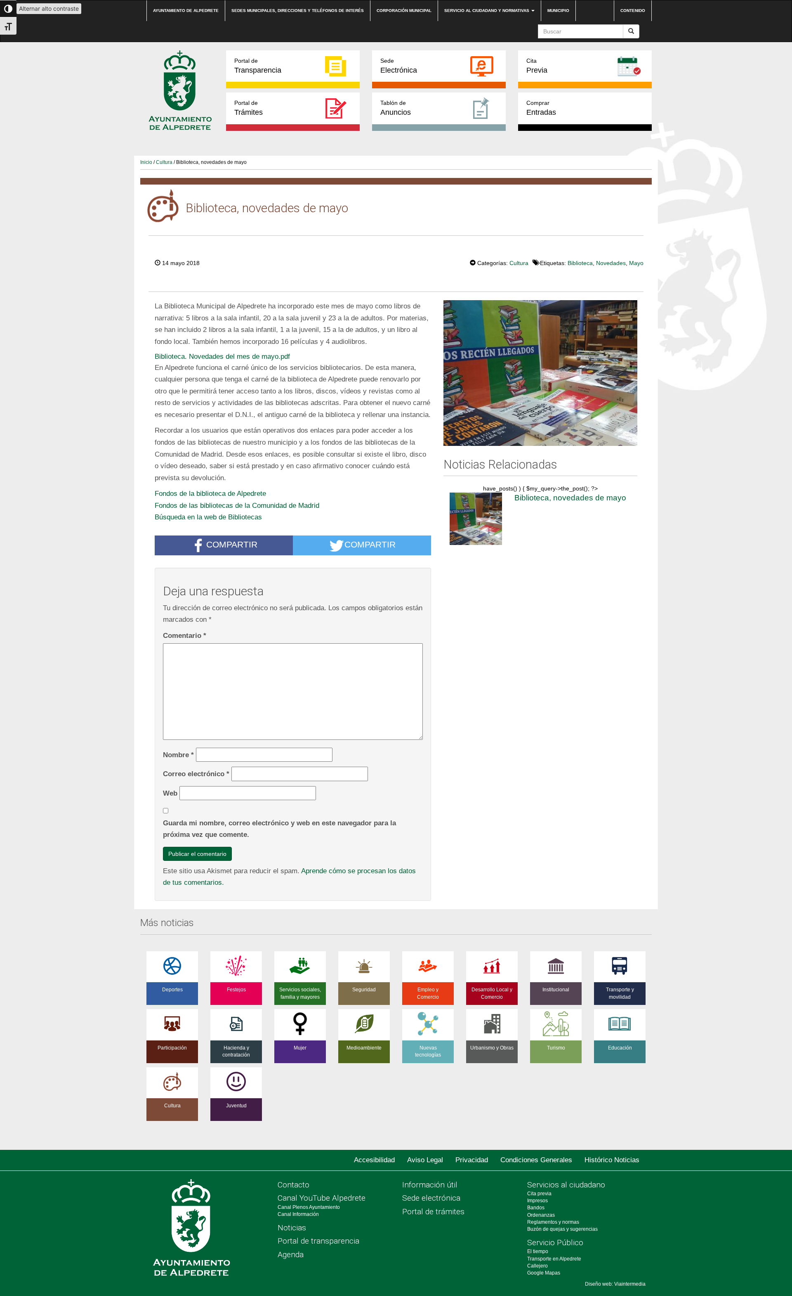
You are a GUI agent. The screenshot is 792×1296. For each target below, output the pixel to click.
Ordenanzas (541, 1215)
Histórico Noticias (612, 1160)
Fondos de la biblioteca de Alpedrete (210, 493)
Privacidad (471, 1160)
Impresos (537, 1201)
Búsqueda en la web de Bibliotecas (208, 517)
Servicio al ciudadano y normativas (487, 10)
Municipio (558, 10)
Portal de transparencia (318, 1241)
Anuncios (395, 108)
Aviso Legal (425, 1160)
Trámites (248, 108)
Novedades (611, 263)
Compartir (231, 544)
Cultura (164, 162)
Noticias (292, 1227)
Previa (536, 65)
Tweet (444, 262)
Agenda (291, 1254)
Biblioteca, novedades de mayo (570, 497)
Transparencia (257, 65)
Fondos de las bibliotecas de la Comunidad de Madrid (237, 505)
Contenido (632, 10)
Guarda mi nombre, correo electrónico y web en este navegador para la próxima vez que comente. (279, 829)
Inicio (146, 162)
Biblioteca (580, 263)
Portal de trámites (433, 1211)
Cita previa (539, 1193)
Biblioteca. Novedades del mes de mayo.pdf (222, 356)
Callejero (537, 1266)
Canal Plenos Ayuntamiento (309, 1207)
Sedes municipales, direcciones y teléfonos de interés (297, 10)
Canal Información (298, 1214)
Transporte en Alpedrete (554, 1259)
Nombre (178, 755)
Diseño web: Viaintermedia (615, 1284)
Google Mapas (543, 1273)
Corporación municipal (404, 10)
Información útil (429, 1184)
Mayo (636, 263)
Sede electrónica (431, 1198)
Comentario (184, 635)
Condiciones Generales (536, 1160)
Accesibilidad (374, 1160)
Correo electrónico (196, 774)
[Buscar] (631, 31)
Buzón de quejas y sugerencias (562, 1229)
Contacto (293, 1184)
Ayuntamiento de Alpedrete (186, 10)
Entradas (541, 108)
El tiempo (537, 1251)
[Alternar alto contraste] (8, 8)
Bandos (535, 1208)
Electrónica (398, 65)
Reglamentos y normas (553, 1222)
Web (170, 793)
